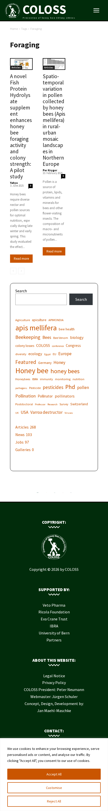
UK (17, 413)
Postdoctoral (24, 404)
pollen (83, 387)
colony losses (24, 345)
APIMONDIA (56, 320)
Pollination (25, 395)
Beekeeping (27, 337)
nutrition (78, 379)
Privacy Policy (54, 682)
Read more (21, 258)
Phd (70, 386)
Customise (54, 787)
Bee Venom (60, 338)
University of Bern (54, 632)
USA (24, 412)
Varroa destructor (46, 412)
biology (77, 337)
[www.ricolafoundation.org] (37, 493)
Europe (65, 353)
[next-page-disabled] (21, 271)
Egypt (47, 354)
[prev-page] (13, 271)
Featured (25, 362)
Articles (16, 67)
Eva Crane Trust (54, 618)
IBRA (35, 379)
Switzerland (79, 404)
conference (58, 346)
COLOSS (43, 345)
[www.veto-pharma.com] (54, 493)
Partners (54, 639)
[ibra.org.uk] (71, 493)
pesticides (53, 387)
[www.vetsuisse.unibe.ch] (63, 493)
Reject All (54, 801)
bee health (67, 329)
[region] (54, 774)
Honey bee (31, 370)
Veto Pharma (54, 605)
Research (52, 404)
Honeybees (22, 379)
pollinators (65, 395)
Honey (59, 362)
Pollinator (45, 396)
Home (14, 29)
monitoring (63, 379)
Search (21, 290)
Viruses (69, 413)
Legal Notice (54, 675)
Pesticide (35, 388)
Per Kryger (50, 170)
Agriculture (22, 320)
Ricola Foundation (54, 611)
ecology (35, 353)
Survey (64, 404)
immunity (46, 379)
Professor (40, 404)
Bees (46, 337)
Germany (44, 362)
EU (54, 354)
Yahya (14, 183)
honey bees (65, 371)
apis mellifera (36, 327)
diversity (20, 354)
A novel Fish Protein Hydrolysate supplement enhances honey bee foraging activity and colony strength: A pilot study (21, 126)
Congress (73, 345)
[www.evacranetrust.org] (46, 493)
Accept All (54, 774)
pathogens (21, 388)
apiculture (39, 320)
